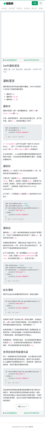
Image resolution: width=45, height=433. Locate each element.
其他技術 (27, 8)
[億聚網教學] (8, 3)
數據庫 (41, 8)
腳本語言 (34, 8)
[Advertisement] (22, 35)
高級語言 (19, 8)
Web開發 (12, 8)
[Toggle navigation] (41, 3)
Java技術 (4, 8)
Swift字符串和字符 (32, 60)
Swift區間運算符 (10, 60)
